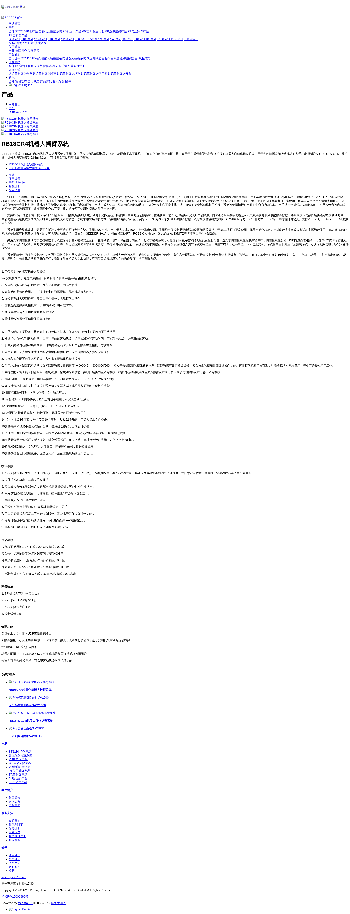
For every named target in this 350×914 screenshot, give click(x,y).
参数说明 (14, 186)
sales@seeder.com (13, 877)
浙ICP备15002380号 (14, 896)
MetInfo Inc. (58, 903)
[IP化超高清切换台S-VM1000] (29, 697)
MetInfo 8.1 (25, 903)
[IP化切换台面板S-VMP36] (26, 728)
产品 (12, 108)
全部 (12, 31)
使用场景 (14, 178)
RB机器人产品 (18, 112)
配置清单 (14, 190)
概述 (12, 175)
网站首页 (14, 23)
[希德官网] (175, 7)
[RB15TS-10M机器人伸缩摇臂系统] (32, 712)
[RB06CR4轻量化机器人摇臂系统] (31, 682)
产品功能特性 (17, 182)
